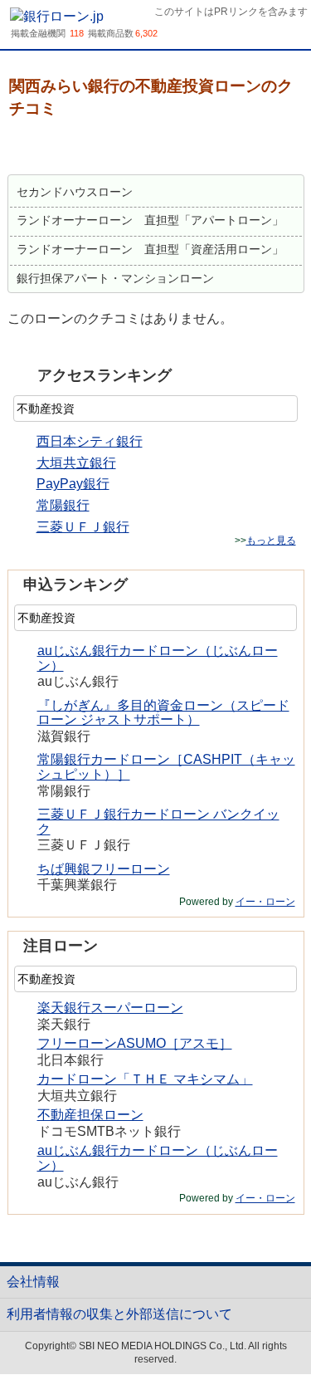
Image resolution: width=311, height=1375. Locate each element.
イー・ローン (265, 902)
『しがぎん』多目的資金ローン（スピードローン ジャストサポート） (163, 712)
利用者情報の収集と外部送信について (119, 1314)
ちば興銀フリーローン (103, 869)
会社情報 (33, 1282)
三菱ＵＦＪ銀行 (82, 527)
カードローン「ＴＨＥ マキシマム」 (145, 1079)
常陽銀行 (63, 505)
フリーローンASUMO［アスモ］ (134, 1043)
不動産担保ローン (90, 1115)
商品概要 (50, 147)
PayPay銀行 (72, 484)
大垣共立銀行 (76, 463)
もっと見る (271, 540)
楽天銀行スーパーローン (110, 1008)
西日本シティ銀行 (89, 441)
